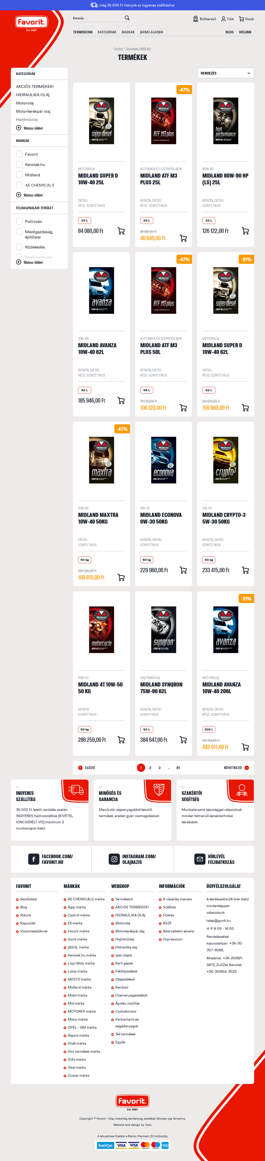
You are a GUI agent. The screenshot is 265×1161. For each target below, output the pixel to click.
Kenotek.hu (35, 164)
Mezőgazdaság (38, 257)
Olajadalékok (125, 979)
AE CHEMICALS (39, 185)
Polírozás (33, 221)
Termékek (138, 48)
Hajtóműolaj (27, 119)
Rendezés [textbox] (208, 73)
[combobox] (225, 73)
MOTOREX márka (82, 1011)
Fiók (230, 19)
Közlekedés (35, 247)
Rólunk (245, 32)
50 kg (84, 560)
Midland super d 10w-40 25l (98, 178)
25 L (84, 220)
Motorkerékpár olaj (33, 111)
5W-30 (207, 508)
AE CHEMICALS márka (86, 899)
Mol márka (76, 1003)
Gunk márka (77, 939)
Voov (148, 1125)
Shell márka (77, 1043)
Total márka (77, 1067)
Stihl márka (77, 1059)
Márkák (128, 32)
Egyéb (120, 1042)
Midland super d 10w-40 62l (222, 348)
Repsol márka (78, 1035)
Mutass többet (33, 127)
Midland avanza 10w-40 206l (221, 687)
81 (178, 767)
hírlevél (221, 859)
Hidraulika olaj (126, 947)
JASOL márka (78, 947)
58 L (146, 390)
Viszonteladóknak (34, 931)
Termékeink (83, 32)
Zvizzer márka (78, 1075)
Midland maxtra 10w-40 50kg (98, 518)
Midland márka (79, 987)
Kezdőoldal (28, 899)
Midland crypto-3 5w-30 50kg (224, 518)
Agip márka (77, 907)
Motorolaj (25, 102)
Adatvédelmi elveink (178, 931)
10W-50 (83, 677)
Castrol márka (79, 915)
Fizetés (168, 915)
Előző (90, 767)
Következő (233, 767)
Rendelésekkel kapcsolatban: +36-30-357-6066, (225, 943)
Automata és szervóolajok (161, 169)
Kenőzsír (122, 987)
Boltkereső (208, 19)
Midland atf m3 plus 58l (158, 348)
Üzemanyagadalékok (131, 995)
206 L (208, 729)
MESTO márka (79, 979)
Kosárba (121, 231)
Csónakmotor (126, 1011)
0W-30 (145, 508)
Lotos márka (77, 971)
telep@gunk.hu (219, 920)
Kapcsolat (28, 923)
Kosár (249, 19)
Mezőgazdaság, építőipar (39, 234)
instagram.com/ (139, 859)
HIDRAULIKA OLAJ (32, 94)
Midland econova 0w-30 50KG (161, 518)
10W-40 (83, 338)
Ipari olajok (123, 955)
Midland (32, 174)
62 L (84, 390)
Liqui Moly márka (81, 963)
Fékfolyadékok (126, 971)
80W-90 (208, 169)
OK (127, 19)
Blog (230, 32)
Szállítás (169, 907)
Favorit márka (78, 931)
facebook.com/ (57, 859)
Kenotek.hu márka (82, 955)
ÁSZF (167, 923)
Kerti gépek (124, 963)
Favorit (118, 48)
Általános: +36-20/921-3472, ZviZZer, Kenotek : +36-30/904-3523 (225, 965)
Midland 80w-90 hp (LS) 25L (225, 178)
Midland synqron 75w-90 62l (161, 687)
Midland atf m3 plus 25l (158, 178)
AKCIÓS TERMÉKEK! (35, 86)
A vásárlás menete (177, 899)
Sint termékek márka (84, 1051)
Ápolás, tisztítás (127, 1003)
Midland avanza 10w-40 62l (97, 348)
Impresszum (173, 939)
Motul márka (78, 1019)
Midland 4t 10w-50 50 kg (100, 687)
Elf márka (75, 923)
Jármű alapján (151, 32)
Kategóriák (107, 32)
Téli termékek (125, 1034)
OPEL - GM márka (82, 1027)
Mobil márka (77, 995)
